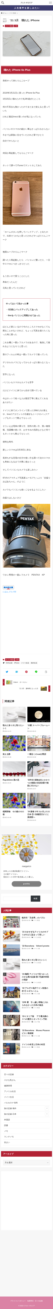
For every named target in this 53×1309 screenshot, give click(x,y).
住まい (7, 1142)
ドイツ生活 (9, 26)
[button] (2, 2)
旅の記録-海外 (10, 1108)
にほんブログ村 (9, 592)
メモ (15, 26)
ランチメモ (9, 1137)
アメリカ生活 (10, 1091)
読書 (6, 1125)
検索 (35, 899)
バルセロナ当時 (11, 1103)
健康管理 (8, 1086)
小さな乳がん (10, 1080)
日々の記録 (9, 1074)
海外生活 (34, 663)
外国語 (7, 1120)
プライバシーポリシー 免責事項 (21, 1301)
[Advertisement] (26, 623)
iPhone (16, 663)
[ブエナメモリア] (26, 2)
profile (26, 884)
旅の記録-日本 (10, 1114)
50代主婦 (9, 663)
